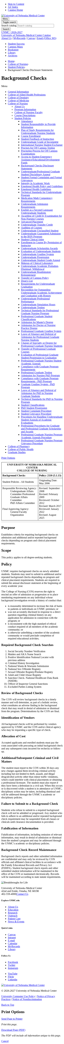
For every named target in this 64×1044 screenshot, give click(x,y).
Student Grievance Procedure (36, 413)
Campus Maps (15, 46)
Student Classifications (32, 405)
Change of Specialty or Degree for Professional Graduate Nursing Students (41, 344)
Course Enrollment (31, 136)
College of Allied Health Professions (27, 94)
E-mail (11, 940)
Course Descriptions (24, 115)
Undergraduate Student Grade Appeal (40, 260)
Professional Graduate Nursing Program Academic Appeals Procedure (41, 436)
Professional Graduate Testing (36, 372)
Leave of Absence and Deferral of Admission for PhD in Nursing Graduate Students (38, 393)
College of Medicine (18, 100)
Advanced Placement (32, 221)
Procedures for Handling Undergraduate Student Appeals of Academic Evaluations (42, 419)
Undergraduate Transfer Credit (37, 224)
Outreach (12, 915)
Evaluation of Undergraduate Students (41, 251)
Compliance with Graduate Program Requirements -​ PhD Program (39, 380)
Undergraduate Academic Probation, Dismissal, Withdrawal (40, 267)
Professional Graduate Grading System (41, 331)
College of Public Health (20, 449)
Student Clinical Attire (32, 239)
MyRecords (19, 38)
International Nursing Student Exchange (42, 145)
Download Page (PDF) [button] (13, 1030)
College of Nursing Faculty (28, 112)
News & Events (16, 921)
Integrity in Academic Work (35, 183)
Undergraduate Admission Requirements (34, 205)
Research (12, 912)
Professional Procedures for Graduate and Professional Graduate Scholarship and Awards (41, 428)
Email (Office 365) (46, 38)
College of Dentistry (18, 97)
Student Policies (16, 67)
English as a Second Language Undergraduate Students (37, 211)
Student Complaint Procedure (36, 411)
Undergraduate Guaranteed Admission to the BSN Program (41, 235)
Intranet (12, 937)
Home (11, 61)
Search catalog (8, 25)
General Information (18, 91)
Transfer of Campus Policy (35, 278)
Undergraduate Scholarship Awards (39, 248)
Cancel (5, 1041)
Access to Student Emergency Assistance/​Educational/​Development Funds (40, 159)
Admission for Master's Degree (37, 322)
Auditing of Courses (31, 227)
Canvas (31, 38)
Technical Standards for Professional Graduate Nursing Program (40, 312)
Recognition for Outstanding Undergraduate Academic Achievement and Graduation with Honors (41, 292)
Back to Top (7, 1004)
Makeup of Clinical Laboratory (37, 263)
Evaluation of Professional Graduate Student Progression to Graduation (39, 356)
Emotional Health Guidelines (36, 189)
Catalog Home (15, 10)
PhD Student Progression (34, 408)
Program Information (25, 109)
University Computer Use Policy (18, 996)
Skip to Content (16, 4)
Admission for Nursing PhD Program (40, 375)
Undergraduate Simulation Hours (38, 304)
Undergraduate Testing (33, 307)
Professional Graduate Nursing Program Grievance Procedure (41, 442)
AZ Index (13, 7)
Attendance (27, 121)
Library (12, 52)
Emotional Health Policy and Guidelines (42, 186)
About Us (6, 38)
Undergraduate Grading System (37, 254)
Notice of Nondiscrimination (27, 999)
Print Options (8, 457)
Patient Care (14, 918)
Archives (12, 55)
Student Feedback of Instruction (37, 139)
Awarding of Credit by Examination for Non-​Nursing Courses (41, 217)
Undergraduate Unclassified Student (39, 230)
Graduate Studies (17, 452)
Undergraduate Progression (35, 257)
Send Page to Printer (11, 1018)
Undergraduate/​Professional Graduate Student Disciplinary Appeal (40, 173)
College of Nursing (18, 64)
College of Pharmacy (19, 446)
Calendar (12, 943)
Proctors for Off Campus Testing (38, 147)
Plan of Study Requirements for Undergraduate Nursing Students (38, 131)
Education (13, 909)
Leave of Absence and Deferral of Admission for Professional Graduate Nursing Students (40, 337)
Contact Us (22, 894)
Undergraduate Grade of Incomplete (39, 142)
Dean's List (27, 280)
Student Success (16, 43)
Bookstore (13, 49)
